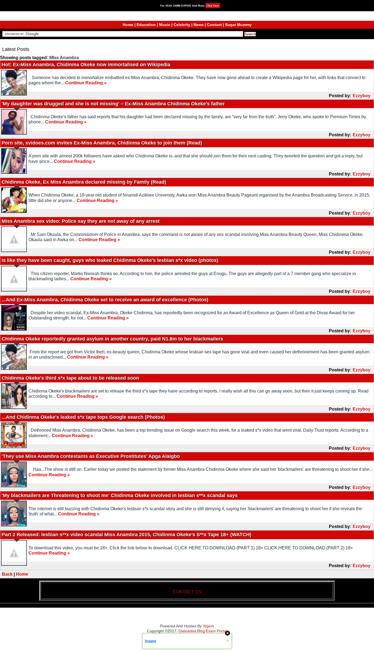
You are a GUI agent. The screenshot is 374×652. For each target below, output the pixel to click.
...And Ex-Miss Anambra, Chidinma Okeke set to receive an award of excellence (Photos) (105, 299)
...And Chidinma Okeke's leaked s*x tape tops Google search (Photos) (83, 417)
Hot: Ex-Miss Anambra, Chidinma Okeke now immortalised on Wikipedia (86, 64)
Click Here (212, 5)
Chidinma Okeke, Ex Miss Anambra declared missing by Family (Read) (84, 182)
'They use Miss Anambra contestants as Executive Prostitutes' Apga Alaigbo (91, 456)
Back (7, 574)
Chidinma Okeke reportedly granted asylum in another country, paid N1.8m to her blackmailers (112, 339)
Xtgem (208, 626)
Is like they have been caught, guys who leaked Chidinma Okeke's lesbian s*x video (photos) (110, 260)
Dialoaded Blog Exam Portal (203, 631)
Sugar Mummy (238, 24)
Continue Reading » (86, 82)
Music (164, 24)
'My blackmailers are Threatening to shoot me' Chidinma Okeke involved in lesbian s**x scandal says (120, 495)
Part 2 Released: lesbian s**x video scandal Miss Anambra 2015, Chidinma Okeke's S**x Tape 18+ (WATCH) (126, 534)
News (199, 24)
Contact (214, 24)
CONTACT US (187, 592)
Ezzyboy (361, 95)
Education (146, 24)
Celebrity (182, 24)
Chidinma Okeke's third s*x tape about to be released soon (70, 378)
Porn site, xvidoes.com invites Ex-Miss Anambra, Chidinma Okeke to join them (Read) (102, 143)
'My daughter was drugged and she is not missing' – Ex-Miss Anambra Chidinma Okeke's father (113, 103)
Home (128, 24)
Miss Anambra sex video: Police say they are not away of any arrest (81, 221)
